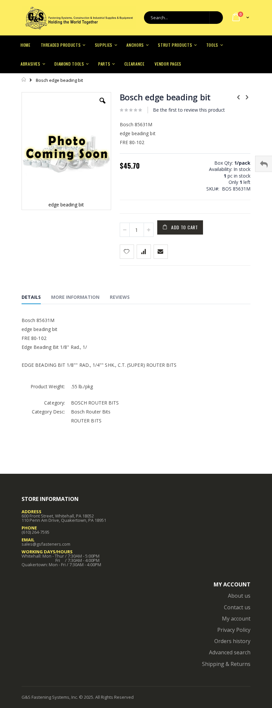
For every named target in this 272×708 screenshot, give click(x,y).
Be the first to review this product (189, 110)
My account (236, 618)
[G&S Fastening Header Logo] (79, 18)
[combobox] (183, 17)
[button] (102, 105)
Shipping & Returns (226, 664)
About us (239, 595)
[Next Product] (246, 96)
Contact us (237, 607)
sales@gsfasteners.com (46, 544)
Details (31, 297)
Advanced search (229, 652)
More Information (75, 297)
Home (24, 79)
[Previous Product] (238, 96)
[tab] (36, 298)
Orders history (232, 641)
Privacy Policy (233, 629)
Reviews (120, 297)
